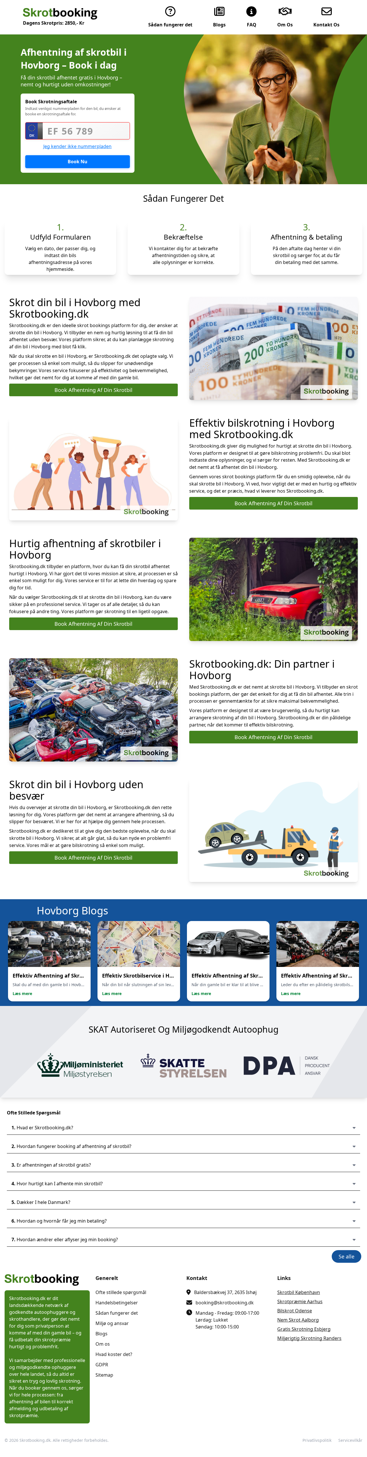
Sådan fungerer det (116, 1313)
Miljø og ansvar (112, 1323)
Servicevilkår (350, 1440)
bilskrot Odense (294, 1311)
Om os (102, 1344)
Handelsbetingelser (116, 1302)
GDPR (101, 1364)
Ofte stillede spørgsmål (120, 1292)
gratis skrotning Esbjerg (304, 1329)
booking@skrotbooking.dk (225, 1302)
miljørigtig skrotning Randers (309, 1338)
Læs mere (22, 993)
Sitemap (104, 1375)
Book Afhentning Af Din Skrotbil (93, 389)
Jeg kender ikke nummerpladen (77, 146)
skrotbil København (298, 1292)
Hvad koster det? (113, 1354)
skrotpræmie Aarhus (300, 1301)
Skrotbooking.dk (34, 1440)
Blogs (101, 1333)
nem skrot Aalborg (298, 1320)
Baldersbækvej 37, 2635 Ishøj (225, 1292)
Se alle (346, 1256)
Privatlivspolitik (316, 1440)
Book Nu (77, 161)
